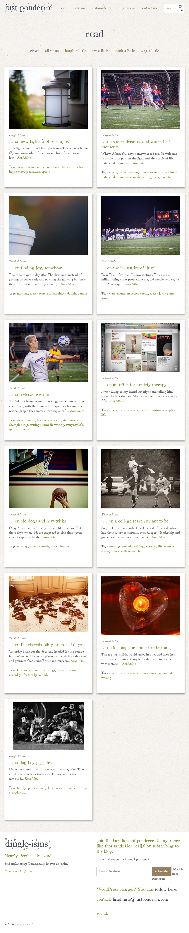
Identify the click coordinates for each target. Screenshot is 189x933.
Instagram (147, 914)
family (32, 675)
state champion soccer (124, 294)
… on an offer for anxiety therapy (133, 384)
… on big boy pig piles (30, 762)
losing (105, 299)
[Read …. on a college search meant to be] (140, 478)
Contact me (149, 7)
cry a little (100, 51)
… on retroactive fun (29, 394)
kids (19, 671)
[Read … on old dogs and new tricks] (48, 478)
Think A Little (17, 261)
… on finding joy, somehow (35, 267)
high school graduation (24, 172)
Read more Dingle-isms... (20, 871)
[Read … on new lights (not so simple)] (48, 99)
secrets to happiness (163, 173)
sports (46, 172)
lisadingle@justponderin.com (140, 899)
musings (22, 294)
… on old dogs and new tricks (37, 520)
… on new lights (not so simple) (39, 141)
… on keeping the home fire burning (136, 647)
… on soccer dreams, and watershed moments (135, 143)
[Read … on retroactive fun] (48, 352)
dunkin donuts (77, 294)
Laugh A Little (17, 135)
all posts (52, 51)
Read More (24, 158)
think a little (124, 51)
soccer (21, 167)
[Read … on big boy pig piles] (48, 726)
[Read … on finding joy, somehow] (48, 225)
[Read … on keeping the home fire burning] (140, 605)
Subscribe (162, 872)
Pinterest (126, 914)
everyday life (162, 177)
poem (30, 167)
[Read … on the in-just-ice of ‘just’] (140, 225)
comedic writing (141, 177)
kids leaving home (74, 167)
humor (144, 173)
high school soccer (49, 420)
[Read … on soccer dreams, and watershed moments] (140, 99)
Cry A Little (108, 261)
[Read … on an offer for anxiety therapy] (140, 347)
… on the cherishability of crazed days (45, 644)
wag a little (149, 51)
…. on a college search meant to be (134, 520)
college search (130, 552)
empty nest (53, 167)
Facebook (115, 914)
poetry (40, 167)
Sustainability (101, 7)
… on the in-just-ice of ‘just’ (128, 267)
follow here (165, 889)
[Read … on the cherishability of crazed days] (48, 604)
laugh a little (75, 51)
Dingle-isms (126, 7)
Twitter (136, 914)
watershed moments (114, 177)
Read (63, 7)
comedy (124, 173)
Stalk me (79, 7)
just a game (166, 294)
